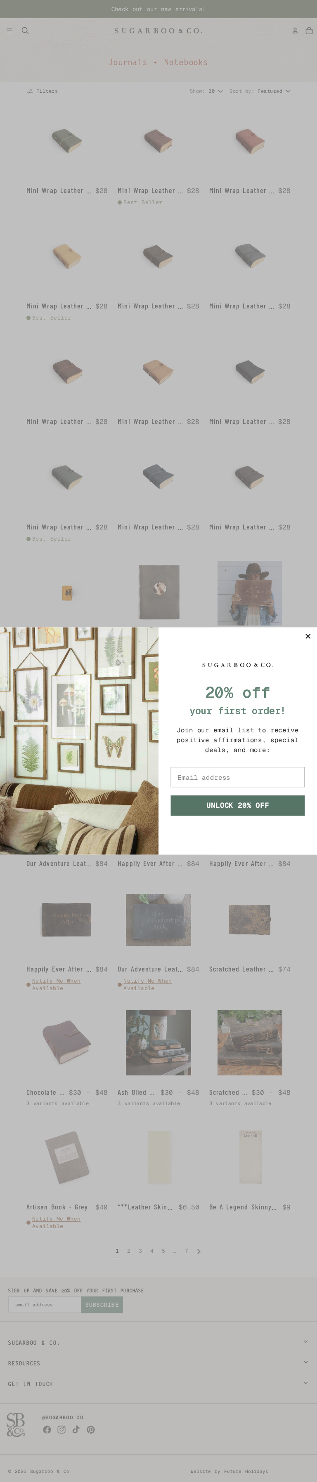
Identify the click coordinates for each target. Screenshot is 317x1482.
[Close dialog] (308, 636)
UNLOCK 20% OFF (237, 805)
